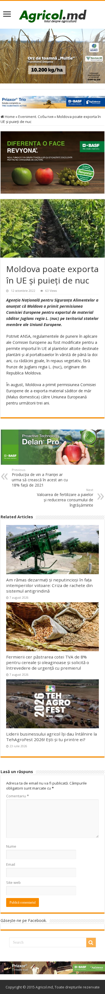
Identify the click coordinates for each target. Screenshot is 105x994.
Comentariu (17, 795)
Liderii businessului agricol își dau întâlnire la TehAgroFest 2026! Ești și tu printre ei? (51, 736)
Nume (11, 846)
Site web (13, 882)
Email (10, 864)
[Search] (91, 942)
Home (9, 116)
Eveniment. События (35, 116)
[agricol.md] (52, 16)
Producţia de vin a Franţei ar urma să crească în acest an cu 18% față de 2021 (40, 478)
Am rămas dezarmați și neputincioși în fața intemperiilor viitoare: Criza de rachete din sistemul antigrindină (49, 585)
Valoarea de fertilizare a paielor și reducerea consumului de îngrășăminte (65, 498)
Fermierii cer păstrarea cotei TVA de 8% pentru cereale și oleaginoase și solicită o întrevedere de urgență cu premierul (47, 662)
